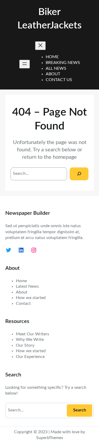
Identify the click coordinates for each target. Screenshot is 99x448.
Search (79, 410)
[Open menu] (24, 64)
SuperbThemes (49, 438)
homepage (65, 157)
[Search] (79, 173)
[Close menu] (40, 45)
